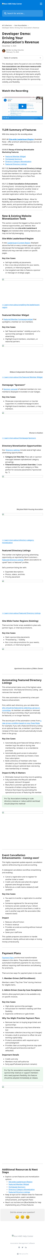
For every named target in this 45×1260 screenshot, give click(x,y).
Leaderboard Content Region (18, 243)
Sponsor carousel (10, 389)
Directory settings (13, 450)
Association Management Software (22, 1243)
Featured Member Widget (15, 156)
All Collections (7, 25)
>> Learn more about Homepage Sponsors (19, 438)
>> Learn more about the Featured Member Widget (22, 377)
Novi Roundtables (20, 25)
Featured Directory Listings (16, 164)
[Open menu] (41, 4)
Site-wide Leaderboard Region (21, 139)
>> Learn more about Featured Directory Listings (21, 613)
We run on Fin (23, 1254)
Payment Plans (8, 957)
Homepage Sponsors (13, 159)
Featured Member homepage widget (18, 319)
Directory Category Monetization (18, 161)
